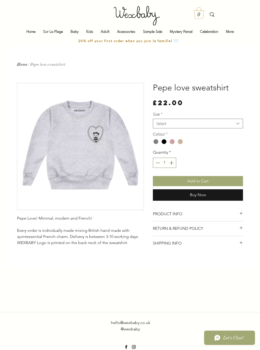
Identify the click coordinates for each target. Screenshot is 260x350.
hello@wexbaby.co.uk (130, 322)
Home (22, 64)
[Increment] (171, 163)
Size (157, 114)
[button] (199, 13)
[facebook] (126, 346)
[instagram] (133, 346)
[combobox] (198, 123)
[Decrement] (157, 163)
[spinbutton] (164, 163)
